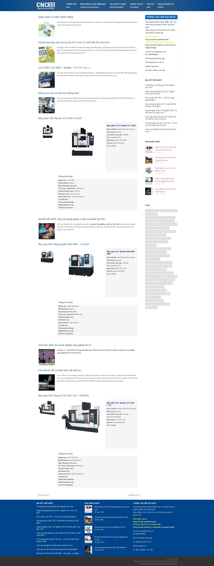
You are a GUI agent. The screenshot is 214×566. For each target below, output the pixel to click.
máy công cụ (165, 238)
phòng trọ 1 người (152, 273)
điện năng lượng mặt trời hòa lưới (157, 304)
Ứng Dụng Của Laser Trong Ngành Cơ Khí (110, 527)
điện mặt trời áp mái (153, 297)
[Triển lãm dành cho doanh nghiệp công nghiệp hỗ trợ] (46, 357)
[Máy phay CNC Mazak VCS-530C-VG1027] (46, 130)
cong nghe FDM (151, 214)
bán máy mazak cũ (152, 211)
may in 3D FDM (160, 235)
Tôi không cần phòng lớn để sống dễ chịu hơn (159, 86)
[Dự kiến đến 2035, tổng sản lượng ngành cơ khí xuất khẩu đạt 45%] (46, 231)
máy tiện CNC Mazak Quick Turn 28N (158, 266)
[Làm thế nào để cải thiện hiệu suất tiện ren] (46, 382)
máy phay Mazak (152, 256)
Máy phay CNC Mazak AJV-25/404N (158, 249)
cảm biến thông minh (166, 221)
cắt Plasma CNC (151, 224)
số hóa (163, 290)
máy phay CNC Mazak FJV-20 (156, 252)
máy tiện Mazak (151, 269)
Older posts (44, 495)
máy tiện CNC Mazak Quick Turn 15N (158, 262)
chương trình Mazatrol (168, 211)
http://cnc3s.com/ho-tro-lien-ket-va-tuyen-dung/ (153, 527)
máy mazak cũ (151, 245)
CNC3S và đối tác (166, 5)
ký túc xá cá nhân (169, 231)
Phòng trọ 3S (136, 5)
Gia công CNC (151, 228)
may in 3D (149, 235)
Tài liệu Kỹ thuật (118, 5)
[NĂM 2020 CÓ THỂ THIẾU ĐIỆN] (46, 29)
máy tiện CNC (164, 256)
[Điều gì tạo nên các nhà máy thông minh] (46, 105)
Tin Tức (150, 5)
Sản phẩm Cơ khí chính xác (93, 5)
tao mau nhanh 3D (152, 294)
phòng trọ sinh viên (165, 283)
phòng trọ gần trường (166, 280)
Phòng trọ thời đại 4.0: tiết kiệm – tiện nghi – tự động (57, 553)
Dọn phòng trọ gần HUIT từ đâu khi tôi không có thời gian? (160, 105)
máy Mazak (163, 242)
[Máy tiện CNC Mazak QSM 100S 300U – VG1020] (46, 256)
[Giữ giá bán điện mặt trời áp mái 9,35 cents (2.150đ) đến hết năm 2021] (46, 54)
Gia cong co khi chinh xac (168, 224)
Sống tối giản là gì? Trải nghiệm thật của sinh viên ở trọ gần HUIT (161, 111)
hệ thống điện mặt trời (153, 231)
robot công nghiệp (152, 290)
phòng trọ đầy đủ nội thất (154, 287)
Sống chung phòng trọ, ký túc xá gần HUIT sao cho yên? (159, 92)
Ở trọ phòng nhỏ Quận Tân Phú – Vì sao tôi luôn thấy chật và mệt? (161, 124)
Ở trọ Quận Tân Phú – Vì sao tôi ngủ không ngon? (159, 99)
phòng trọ (162, 269)
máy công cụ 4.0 (151, 242)
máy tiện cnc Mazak (153, 259)
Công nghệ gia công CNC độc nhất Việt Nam (110, 547)
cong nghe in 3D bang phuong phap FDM (160, 217)
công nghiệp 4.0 (151, 221)
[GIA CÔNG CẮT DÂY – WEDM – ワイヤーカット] (46, 80)
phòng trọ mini (151, 283)
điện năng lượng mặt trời (154, 301)
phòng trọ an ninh (167, 273)
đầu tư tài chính (151, 307)
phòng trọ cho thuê (170, 276)
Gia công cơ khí (163, 228)
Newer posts (133, 495)
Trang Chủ (71, 5)
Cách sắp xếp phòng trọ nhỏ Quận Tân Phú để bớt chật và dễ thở (160, 117)
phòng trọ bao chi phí (153, 276)
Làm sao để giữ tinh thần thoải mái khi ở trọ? (160, 130)
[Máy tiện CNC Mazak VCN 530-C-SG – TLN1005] (46, 407)
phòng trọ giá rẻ (151, 280)
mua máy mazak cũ (152, 238)
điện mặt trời (165, 294)
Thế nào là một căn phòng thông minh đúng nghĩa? (57, 549)
